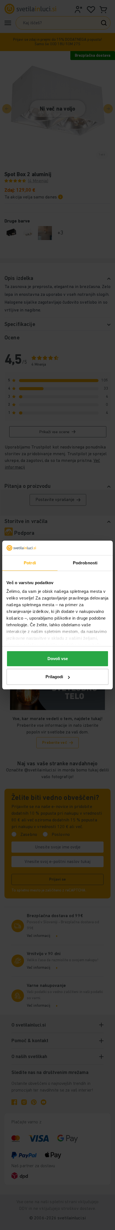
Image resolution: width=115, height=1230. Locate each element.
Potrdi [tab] (30, 562)
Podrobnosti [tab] (85, 562)
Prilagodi (54, 676)
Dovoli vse (57, 658)
